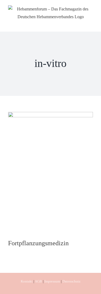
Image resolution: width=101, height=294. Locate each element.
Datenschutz (71, 281)
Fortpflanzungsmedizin (38, 243)
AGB (38, 281)
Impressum (52, 281)
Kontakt (27, 281)
